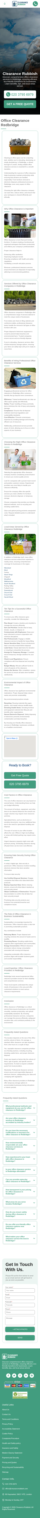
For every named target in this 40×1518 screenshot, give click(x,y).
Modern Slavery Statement (12, 1453)
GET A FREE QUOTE (20, 104)
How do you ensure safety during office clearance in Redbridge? (16, 1214)
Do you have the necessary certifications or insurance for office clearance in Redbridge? (18, 1133)
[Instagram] (20, 1375)
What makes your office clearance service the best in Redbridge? (17, 1239)
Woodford (7, 579)
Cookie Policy (7, 1434)
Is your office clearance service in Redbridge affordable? (18, 1170)
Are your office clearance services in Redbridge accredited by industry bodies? (18, 1120)
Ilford (6, 570)
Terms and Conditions (10, 1419)
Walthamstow (8, 581)
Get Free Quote (20, 775)
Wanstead (7, 568)
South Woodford (9, 583)
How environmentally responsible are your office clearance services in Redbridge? (16, 1146)
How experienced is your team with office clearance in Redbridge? (18, 1159)
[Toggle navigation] (4, 3)
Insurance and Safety (10, 1448)
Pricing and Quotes (9, 1462)
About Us (5, 1410)
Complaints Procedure (10, 1438)
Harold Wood (8, 597)
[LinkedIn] (26, 1375)
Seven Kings (8, 574)
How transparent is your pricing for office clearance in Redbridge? (18, 1192)
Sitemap (5, 1472)
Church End (8, 592)
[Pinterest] (32, 1375)
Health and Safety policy (11, 1443)
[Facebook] (8, 1375)
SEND (20, 1338)
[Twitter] (14, 1375)
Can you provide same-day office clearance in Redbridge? (18, 1180)
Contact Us (6, 1414)
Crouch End (8, 595)
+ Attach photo (20, 1329)
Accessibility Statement (11, 1429)
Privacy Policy (7, 1424)
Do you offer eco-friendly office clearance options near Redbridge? (18, 1226)
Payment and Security (10, 1458)
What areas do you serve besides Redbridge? (16, 1203)
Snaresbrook (8, 590)
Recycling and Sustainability (13, 1467)
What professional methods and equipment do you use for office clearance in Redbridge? (18, 1108)
